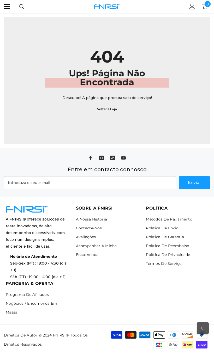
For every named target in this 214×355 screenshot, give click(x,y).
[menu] (7, 6)
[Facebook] (90, 158)
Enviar (194, 182)
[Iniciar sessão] (192, 6)
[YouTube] (123, 158)
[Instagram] (101, 158)
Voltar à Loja (107, 109)
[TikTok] (112, 158)
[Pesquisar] (22, 7)
